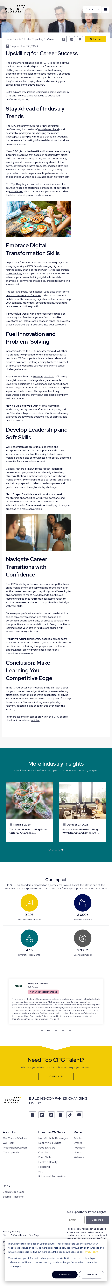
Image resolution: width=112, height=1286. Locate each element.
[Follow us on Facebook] (32, 1114)
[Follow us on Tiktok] (69, 1114)
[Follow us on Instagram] (60, 1114)
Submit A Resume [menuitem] (13, 1196)
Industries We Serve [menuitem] (51, 1132)
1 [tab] (50, 850)
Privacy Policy (90, 1251)
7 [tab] (52, 1030)
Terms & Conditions (14, 1235)
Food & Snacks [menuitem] (46, 1147)
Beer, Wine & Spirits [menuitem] (49, 1142)
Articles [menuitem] (78, 1138)
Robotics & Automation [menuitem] (51, 1176)
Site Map (34, 1235)
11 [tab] (62, 1030)
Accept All (65, 1274)
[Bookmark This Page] (80, 39)
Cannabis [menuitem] (43, 1152)
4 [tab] (59, 850)
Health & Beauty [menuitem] (47, 1162)
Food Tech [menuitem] (44, 1157)
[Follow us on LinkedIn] (41, 1114)
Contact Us (92, 9)
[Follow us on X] (51, 1114)
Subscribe (95, 39)
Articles (27, 39)
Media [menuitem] (78, 1132)
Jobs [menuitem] (6, 1186)
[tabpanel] (29, 811)
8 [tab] (55, 1030)
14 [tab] (69, 1030)
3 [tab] (56, 850)
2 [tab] (53, 850)
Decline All (91, 1274)
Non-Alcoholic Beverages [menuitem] (53, 1138)
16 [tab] (73, 1030)
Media (18, 39)
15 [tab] (71, 1030)
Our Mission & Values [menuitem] (15, 1138)
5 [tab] (62, 850)
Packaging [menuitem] (44, 1166)
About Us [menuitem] (9, 1132)
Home (9, 39)
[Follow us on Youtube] (79, 1114)
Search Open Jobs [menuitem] (13, 1191)
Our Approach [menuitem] (11, 1152)
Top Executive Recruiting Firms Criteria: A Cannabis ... (28, 831)
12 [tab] (64, 1030)
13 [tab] (66, 1030)
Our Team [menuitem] (8, 1142)
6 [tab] (50, 1030)
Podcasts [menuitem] (79, 1147)
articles (35, 720)
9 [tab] (57, 1030)
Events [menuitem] (78, 1142)
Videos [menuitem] (78, 1152)
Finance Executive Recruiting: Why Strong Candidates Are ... (80, 831)
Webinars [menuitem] (79, 1157)
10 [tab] (59, 1030)
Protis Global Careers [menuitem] (15, 1147)
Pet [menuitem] (40, 1171)
